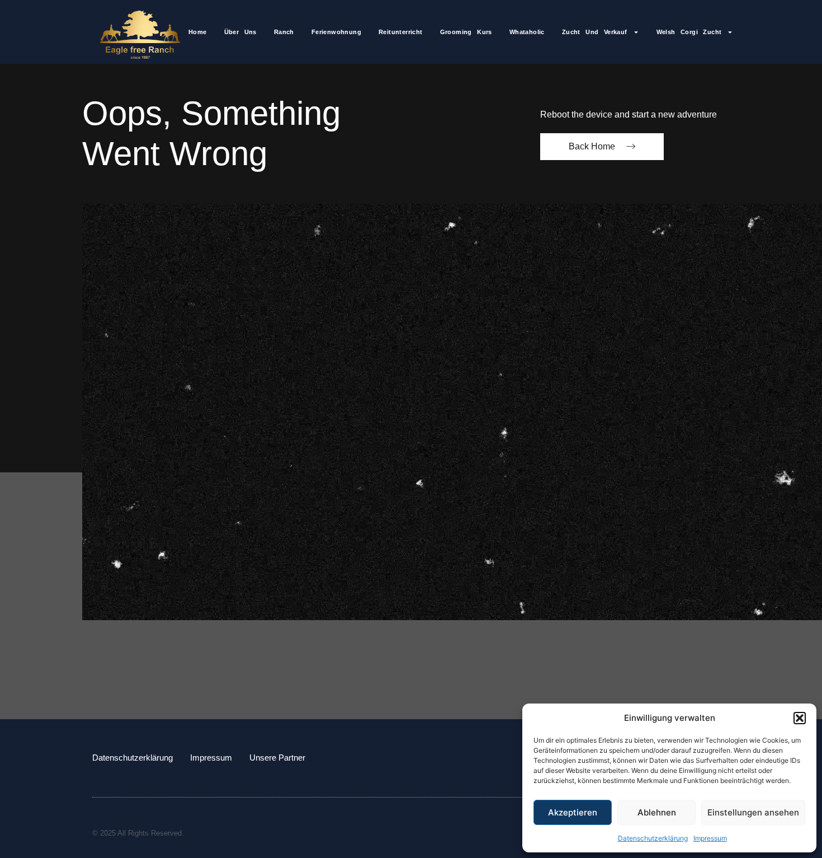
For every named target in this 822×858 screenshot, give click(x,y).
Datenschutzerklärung (653, 838)
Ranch (284, 32)
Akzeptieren (572, 812)
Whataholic (527, 32)
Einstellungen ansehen (753, 812)
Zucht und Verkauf (594, 32)
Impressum (710, 838)
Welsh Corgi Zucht (689, 32)
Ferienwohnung (336, 32)
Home (197, 32)
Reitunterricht (401, 32)
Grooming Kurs (466, 32)
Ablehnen (656, 812)
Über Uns (240, 32)
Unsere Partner (277, 757)
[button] (799, 718)
